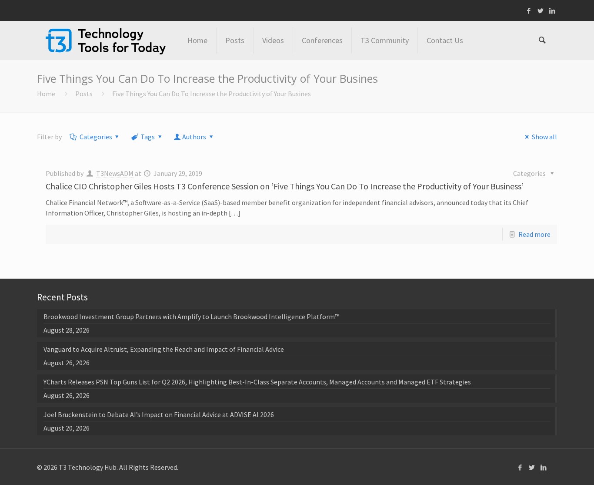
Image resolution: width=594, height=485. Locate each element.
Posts (84, 93)
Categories (96, 136)
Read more (534, 234)
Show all (544, 136)
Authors (194, 136)
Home (46, 93)
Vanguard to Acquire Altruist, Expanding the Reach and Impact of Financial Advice (163, 349)
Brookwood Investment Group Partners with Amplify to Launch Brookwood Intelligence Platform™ (191, 316)
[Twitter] (540, 11)
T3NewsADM (114, 173)
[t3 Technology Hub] (106, 40)
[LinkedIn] (552, 11)
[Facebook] (529, 11)
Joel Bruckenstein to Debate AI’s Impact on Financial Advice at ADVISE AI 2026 (158, 414)
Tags (147, 136)
